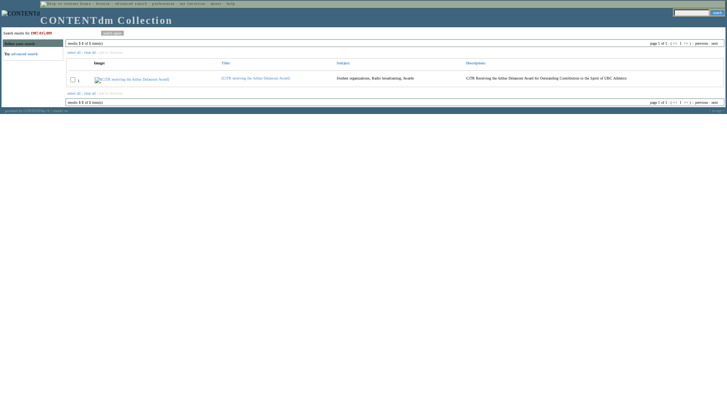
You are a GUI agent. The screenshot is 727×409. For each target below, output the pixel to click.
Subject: (343, 63)
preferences (163, 4)
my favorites (193, 4)
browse (103, 4)
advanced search (131, 4)
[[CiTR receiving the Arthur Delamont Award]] (132, 79)
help (231, 4)
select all (74, 52)
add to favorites (111, 52)
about (216, 4)
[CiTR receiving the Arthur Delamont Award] (256, 78)
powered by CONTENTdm (27, 111)
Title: (226, 63)
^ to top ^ (716, 111)
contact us (60, 111)
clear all (90, 52)
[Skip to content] (60, 4)
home (85, 4)
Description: (476, 63)
